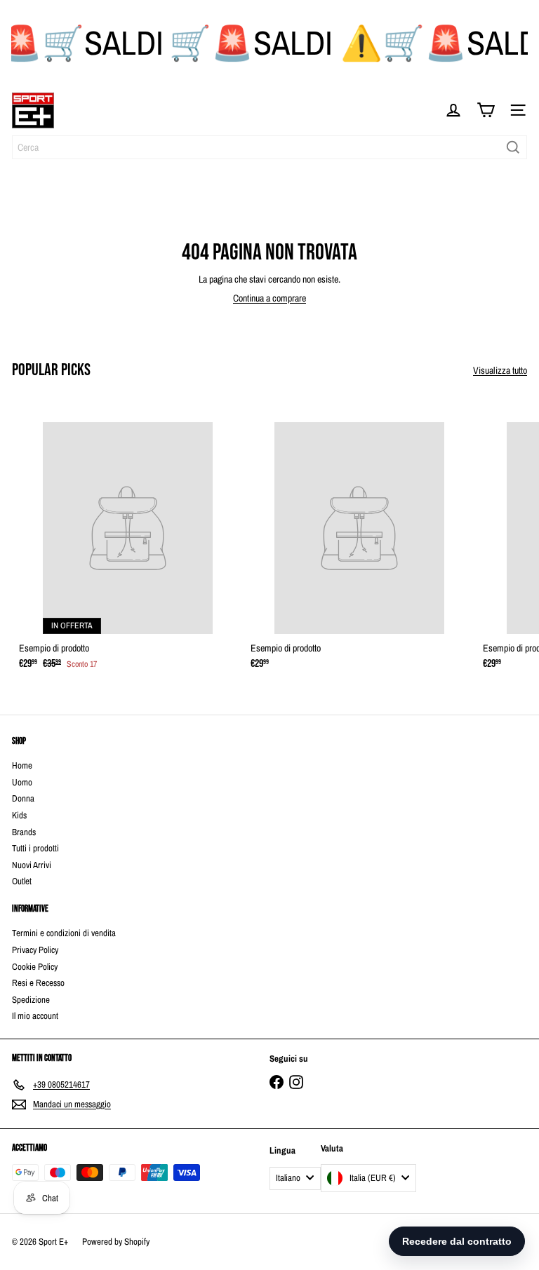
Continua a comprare (269, 298)
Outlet (22, 881)
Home (22, 765)
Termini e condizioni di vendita (64, 933)
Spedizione (31, 1000)
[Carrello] (486, 110)
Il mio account (35, 1016)
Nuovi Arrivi (31, 865)
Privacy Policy (35, 950)
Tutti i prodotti (35, 848)
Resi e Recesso (38, 983)
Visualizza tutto (500, 371)
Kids (19, 815)
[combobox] (269, 147)
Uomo (22, 782)
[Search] (513, 147)
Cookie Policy (35, 967)
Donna (23, 798)
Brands (24, 832)
